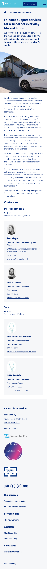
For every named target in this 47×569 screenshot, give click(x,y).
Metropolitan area (14, 208)
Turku (7, 307)
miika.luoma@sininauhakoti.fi (18, 297)
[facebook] (12, 486)
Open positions (29, 4)
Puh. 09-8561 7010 (12, 422)
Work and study (10, 538)
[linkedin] (19, 486)
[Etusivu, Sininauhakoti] (9, 3)
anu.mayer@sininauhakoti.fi (17, 259)
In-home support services (15, 506)
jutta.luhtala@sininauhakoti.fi (18, 390)
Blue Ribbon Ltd (10, 533)
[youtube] (25, 486)
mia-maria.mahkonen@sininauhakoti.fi (21, 351)
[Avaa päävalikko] (44, 4)
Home (7, 12)
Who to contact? (11, 428)
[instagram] (6, 486)
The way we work (11, 520)
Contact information (13, 551)
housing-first (29, 190)
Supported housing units (14, 501)
